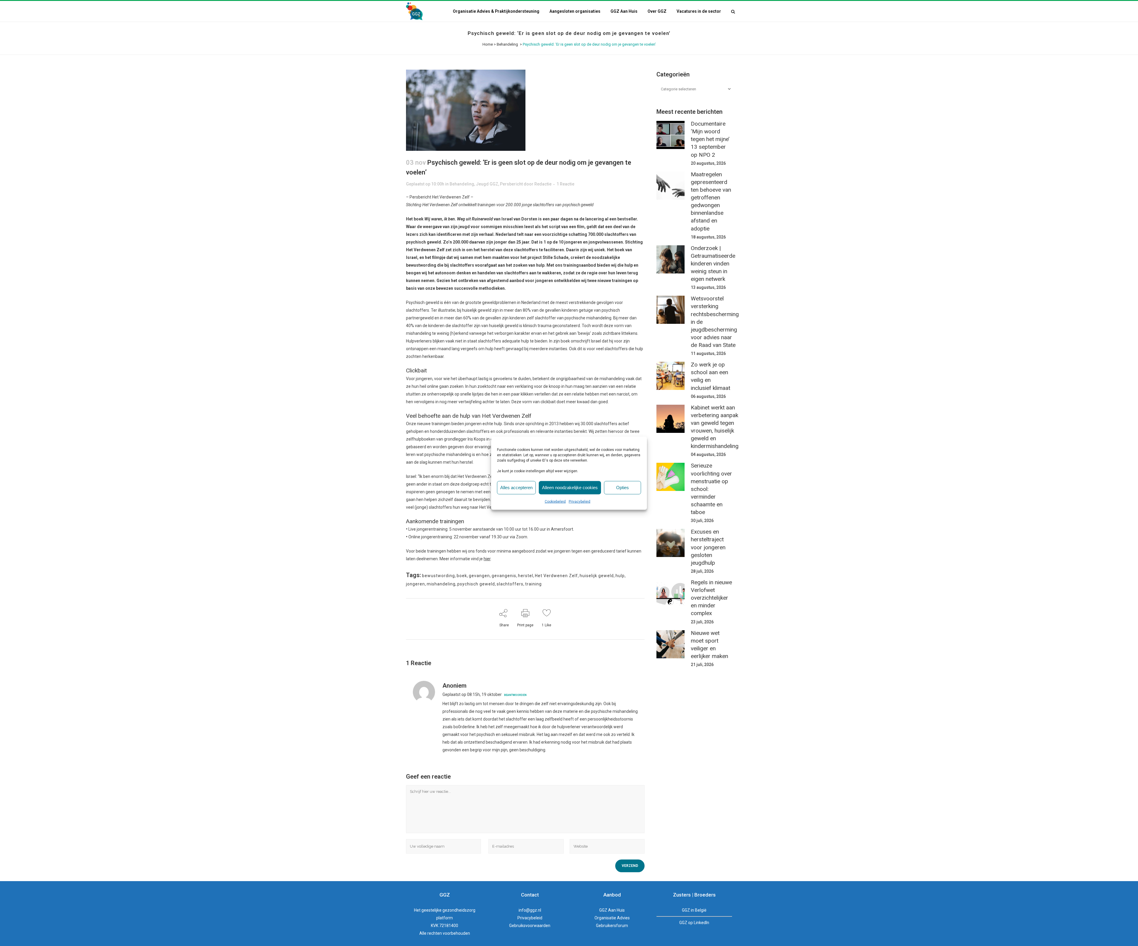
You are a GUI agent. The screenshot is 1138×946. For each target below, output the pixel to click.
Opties (622, 487)
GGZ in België (694, 910)
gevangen (479, 575)
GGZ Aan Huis (612, 910)
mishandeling (441, 584)
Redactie (543, 184)
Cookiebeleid (555, 501)
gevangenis (504, 575)
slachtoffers (510, 584)
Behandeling (507, 44)
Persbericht (511, 184)
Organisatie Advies (612, 917)
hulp (620, 575)
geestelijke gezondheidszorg (448, 910)
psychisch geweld (476, 584)
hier (487, 558)
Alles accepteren (516, 487)
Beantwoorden (515, 695)
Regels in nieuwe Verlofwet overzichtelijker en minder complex (711, 598)
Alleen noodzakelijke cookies (570, 487)
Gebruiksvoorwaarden (529, 925)
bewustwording (438, 575)
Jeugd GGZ (487, 184)
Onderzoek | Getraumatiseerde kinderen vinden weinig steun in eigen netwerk (713, 264)
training (533, 584)
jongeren (415, 584)
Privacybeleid (579, 501)
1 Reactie (565, 184)
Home (487, 44)
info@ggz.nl (530, 910)
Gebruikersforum (612, 925)
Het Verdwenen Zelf (556, 575)
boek (462, 575)
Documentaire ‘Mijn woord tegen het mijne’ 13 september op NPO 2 (710, 139)
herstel (525, 575)
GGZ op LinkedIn (694, 922)
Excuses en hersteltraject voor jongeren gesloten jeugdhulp (708, 547)
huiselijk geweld (597, 575)
